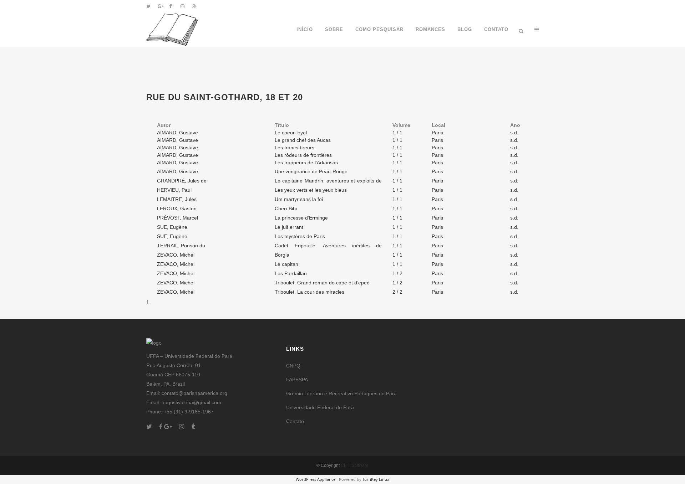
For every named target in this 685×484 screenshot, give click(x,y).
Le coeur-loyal (291, 132)
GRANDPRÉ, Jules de (182, 181)
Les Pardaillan (291, 273)
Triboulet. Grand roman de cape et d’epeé (322, 282)
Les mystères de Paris (300, 236)
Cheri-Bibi (286, 208)
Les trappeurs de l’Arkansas (306, 162)
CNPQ (293, 366)
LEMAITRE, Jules (177, 199)
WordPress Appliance (315, 479)
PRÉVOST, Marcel (177, 218)
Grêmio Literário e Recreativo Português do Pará (341, 393)
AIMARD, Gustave (177, 132)
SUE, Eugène (172, 227)
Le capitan (286, 264)
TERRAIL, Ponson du (181, 245)
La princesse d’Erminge (301, 218)
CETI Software (355, 465)
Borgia (282, 255)
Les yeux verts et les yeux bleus (311, 190)
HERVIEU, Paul (174, 190)
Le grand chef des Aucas (303, 140)
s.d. (514, 132)
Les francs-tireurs (294, 147)
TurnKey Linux (375, 479)
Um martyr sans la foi (299, 199)
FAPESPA (297, 379)
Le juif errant (289, 227)
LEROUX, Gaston (177, 208)
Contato (295, 421)
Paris (437, 132)
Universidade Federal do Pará (320, 407)
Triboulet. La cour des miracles (309, 292)
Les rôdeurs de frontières (303, 155)
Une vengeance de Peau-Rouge (311, 171)
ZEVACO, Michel (175, 255)
